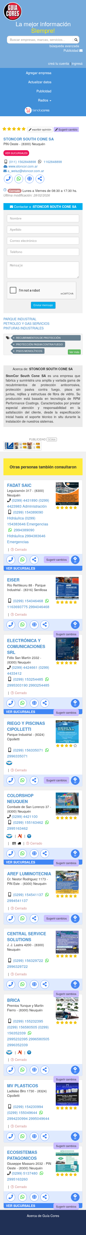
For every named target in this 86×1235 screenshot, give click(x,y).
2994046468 (39, 606)
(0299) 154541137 (28, 894)
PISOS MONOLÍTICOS (29, 351)
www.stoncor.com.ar (23, 166)
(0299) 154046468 (28, 600)
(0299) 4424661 (25, 667)
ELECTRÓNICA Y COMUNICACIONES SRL (26, 646)
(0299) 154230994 (28, 1106)
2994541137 (17, 900)
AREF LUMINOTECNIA (29, 874)
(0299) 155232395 (28, 1021)
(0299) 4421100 (25, 816)
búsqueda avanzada (64, 46)
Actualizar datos (39, 82)
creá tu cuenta (58, 63)
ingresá (77, 63)
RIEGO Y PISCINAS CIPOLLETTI (26, 726)
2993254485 (39, 685)
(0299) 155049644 (22, 1112)
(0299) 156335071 (28, 750)
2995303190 (18, 685)
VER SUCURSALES (16, 153)
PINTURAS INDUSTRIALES (23, 328)
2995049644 (39, 1118)
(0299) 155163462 (28, 822)
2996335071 (17, 756)
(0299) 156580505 (22, 1027)
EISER (13, 580)
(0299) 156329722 (28, 960)
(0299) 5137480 (25, 1173)
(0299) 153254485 (28, 679)
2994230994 (18, 1118)
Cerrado (20, 549)
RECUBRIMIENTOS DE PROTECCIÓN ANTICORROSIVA (38, 338)
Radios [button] (43, 100)
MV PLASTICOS (22, 1086)
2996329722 (17, 966)
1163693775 (18, 606)
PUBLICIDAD (42, 439)
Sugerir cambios (56, 559)
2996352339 (17, 1044)
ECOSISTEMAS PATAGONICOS (22, 1155)
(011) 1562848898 (22, 161)
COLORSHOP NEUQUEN (20, 798)
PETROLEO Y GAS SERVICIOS (26, 323)
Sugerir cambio (68, 129)
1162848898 (53, 161)
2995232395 (18, 1038)
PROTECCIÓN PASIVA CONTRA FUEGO (39, 344)
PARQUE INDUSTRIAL (19, 319)
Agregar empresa (38, 72)
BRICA (13, 1000)
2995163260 (17, 1179)
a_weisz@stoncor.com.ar (26, 170)
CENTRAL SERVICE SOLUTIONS (26, 937)
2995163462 (17, 828)
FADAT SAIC (19, 485)
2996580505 (39, 1038)
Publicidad (71, 50)
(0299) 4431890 (25, 500)
